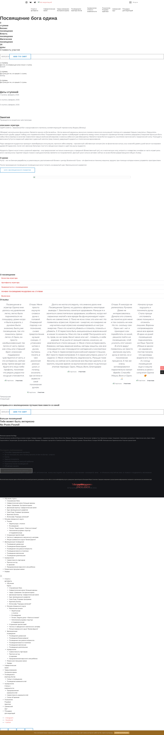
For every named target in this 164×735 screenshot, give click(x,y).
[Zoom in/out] (29, 730)
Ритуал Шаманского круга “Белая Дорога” (21, 539)
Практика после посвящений (16, 464)
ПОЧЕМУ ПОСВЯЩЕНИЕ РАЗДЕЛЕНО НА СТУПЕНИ (22, 291)
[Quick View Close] (0, 727)
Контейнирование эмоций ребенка (19, 461)
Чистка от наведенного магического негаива (24, 627)
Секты (7, 457)
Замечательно (121, 732)
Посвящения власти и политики (18, 551)
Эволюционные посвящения (14, 542)
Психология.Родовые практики (9, 702)
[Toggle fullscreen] (21, 730)
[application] (39, 10)
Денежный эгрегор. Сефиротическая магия (21, 508)
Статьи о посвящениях (14, 679)
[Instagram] (26, 2)
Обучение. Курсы (11, 498)
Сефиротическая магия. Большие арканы (21, 503)
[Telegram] (34, 2)
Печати (9, 521)
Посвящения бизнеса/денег (16, 546)
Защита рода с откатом (17, 524)
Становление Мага (13, 501)
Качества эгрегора (9, 278)
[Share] (12, 730)
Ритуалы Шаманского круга (14, 519)
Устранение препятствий (15, 535)
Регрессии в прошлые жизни (14, 569)
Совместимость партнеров (16, 560)
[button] (82, 278)
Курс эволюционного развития (17, 510)
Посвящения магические (15, 553)
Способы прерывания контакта (17, 452)
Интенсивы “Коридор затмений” (18, 517)
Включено (5, 296)
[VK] (30, 2)
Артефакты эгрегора (10, 283)
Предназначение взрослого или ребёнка (21, 567)
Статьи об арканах (13, 697)
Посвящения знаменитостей (16, 681)
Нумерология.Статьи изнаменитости (9, 686)
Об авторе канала (12, 466)
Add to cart (20, 56)
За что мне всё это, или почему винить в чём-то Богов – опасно (30, 455)
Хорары (7, 571)
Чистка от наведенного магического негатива (22, 537)
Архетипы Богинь (13, 514)
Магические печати (16, 608)
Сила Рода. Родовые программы (18, 512)
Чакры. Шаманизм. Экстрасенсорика (19, 505)
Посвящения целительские (16, 555)
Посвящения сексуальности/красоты (19, 549)
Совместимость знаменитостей (17, 695)
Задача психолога (12, 459)
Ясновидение (14, 526)
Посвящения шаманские (15, 544)
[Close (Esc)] (4, 730)
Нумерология (9, 558)
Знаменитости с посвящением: (14, 287)
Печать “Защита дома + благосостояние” (23, 528)
